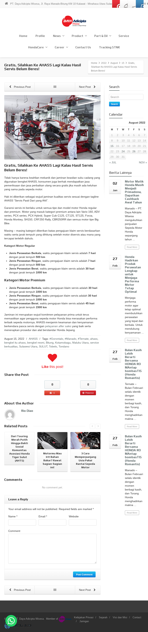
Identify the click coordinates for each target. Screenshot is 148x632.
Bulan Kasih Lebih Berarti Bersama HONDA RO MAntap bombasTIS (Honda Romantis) (133, 364)
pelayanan (58, 326)
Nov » (143, 162)
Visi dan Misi (120, 617)
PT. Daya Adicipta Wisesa (29, 618)
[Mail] (116, 4)
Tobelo (53, 346)
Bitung (50, 342)
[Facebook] (124, 4)
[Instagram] (132, 4)
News (57, 36)
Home (23, 36)
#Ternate (83, 338)
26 (133, 151)
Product (77, 36)
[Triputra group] (18, 625)
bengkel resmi (35, 342)
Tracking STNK (109, 47)
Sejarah (103, 617)
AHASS (33, 338)
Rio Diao (27, 411)
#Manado (70, 338)
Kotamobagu (63, 342)
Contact (137, 617)
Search (114, 103)
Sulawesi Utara (28, 346)
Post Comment (84, 574)
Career (59, 47)
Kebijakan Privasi (83, 617)
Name (12, 516)
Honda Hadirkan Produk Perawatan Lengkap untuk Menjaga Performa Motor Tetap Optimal (133, 274)
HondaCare (36, 47)
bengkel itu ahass (15, 342)
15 (112, 146)
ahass (94, 338)
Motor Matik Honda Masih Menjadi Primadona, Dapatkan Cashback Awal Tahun (134, 192)
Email (43, 516)
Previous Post (22, 86)
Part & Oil (101, 36)
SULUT (43, 346)
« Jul (112, 162)
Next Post (85, 86)
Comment (14, 530)
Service (124, 36)
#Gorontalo (56, 338)
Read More (132, 247)
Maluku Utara (80, 342)
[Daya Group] (65, 618)
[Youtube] (140, 4)
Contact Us (83, 47)
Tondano (64, 346)
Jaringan (84, 621)
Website (74, 516)
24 (123, 151)
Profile (40, 36)
